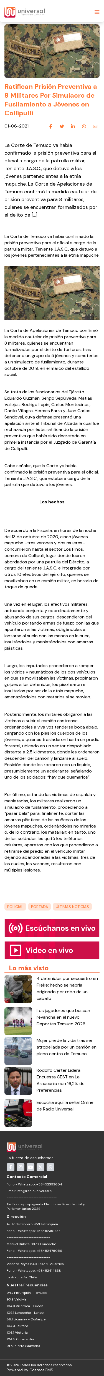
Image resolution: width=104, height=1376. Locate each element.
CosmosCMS (41, 1369)
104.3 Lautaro (17, 1326)
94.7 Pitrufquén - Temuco (27, 1293)
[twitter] (61, 126)
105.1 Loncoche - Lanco (25, 1312)
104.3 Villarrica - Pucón (25, 1306)
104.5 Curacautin (20, 1339)
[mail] (95, 126)
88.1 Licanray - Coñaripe (26, 1319)
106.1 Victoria (17, 1332)
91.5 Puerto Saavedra (23, 1346)
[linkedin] (73, 126)
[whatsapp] (84, 126)
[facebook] (50, 126)
